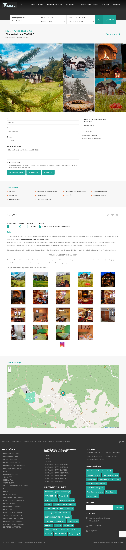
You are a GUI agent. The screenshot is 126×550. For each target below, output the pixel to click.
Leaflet (107, 427)
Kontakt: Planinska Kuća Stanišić (95, 120)
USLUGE (68, 525)
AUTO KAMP (7, 509)
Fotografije (64, 496)
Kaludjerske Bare (67, 500)
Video (48, 530)
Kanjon (48, 504)
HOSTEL (6, 492)
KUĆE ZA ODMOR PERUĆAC (12, 512)
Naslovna (24, 5)
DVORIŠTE (69, 195)
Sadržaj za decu (111, 456)
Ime (8, 119)
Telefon (9, 137)
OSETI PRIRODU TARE (54, 517)
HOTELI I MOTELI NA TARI (12, 462)
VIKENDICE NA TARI (10, 459)
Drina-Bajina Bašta (93, 471)
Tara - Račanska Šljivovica (95, 488)
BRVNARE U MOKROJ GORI (12, 521)
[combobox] (52, 21)
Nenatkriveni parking (100, 191)
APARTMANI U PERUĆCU (11, 506)
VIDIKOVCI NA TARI (61, 530)
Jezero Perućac (51, 500)
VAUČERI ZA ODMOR (113, 453)
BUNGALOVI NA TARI (10, 474)
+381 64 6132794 (95, 526)
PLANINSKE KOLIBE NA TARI (12, 468)
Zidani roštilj (41, 195)
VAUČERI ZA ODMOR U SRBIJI (75, 191)
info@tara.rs (93, 531)
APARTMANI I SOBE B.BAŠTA (13, 498)
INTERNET (12, 191)
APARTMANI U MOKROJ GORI (13, 518)
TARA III (48, 461)
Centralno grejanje (100, 195)
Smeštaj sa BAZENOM (94, 456)
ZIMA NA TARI (60, 534)
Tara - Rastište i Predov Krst (96, 483)
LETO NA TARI (51, 509)
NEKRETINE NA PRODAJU (12, 527)
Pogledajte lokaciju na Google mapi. (35, 239)
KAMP (5, 471)
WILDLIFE (75, 530)
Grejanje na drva (14, 199)
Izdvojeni (6, 489)
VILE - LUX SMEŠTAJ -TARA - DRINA (16, 486)
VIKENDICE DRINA (9, 503)
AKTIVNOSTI (50, 496)
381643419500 (92, 135)
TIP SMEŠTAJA (71, 5)
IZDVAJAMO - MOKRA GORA (54, 482)
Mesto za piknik (66, 509)
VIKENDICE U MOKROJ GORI (12, 515)
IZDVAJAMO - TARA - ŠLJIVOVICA (57, 473)
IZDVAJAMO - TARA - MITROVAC (56, 467)
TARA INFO (105, 5)
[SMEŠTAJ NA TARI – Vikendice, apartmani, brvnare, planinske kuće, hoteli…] (9, 7)
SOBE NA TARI (8, 480)
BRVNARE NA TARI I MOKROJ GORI (15, 465)
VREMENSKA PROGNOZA (95, 459)
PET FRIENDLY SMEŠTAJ (95, 453)
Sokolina (48, 525)
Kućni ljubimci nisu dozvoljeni (47, 191)
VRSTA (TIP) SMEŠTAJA (77, 18)
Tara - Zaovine (111, 492)
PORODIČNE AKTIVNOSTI (55, 521)
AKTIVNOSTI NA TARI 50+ (89, 5)
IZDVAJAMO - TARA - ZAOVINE (56, 470)
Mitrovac (49, 513)
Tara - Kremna (91, 479)
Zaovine (48, 534)
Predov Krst (73, 521)
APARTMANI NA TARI (10, 456)
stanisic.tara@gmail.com (94, 138)
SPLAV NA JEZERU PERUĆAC (13, 524)
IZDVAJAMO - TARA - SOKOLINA (56, 479)
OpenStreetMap (111, 427)
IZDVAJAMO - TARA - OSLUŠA (55, 476)
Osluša (68, 517)
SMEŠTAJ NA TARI (37, 5)
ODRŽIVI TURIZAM (62, 513)
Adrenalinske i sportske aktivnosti (57, 492)
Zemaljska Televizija (44, 199)
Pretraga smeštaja (18, 18)
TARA (47, 455)
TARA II (47, 458)
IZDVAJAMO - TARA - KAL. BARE (56, 464)
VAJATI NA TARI (8, 483)
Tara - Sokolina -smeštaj (95, 492)
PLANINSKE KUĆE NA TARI (23, 31)
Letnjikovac (13, 195)
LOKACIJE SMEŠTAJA (54, 5)
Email (8, 128)
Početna (8, 31)
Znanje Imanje (74, 534)
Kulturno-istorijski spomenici (64, 504)
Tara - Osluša (115, 479)
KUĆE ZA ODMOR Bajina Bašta (13, 501)
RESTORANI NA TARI (10, 495)
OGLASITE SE (117, 5)
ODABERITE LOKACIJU (48, 18)
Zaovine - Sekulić (92, 496)
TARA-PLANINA (118, 543)
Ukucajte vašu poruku (14, 146)
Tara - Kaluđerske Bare (110, 475)
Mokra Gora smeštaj (93, 475)
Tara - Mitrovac (104, 479)
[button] (63, 394)
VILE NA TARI (7, 477)
